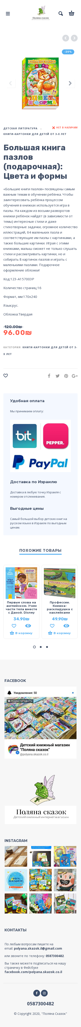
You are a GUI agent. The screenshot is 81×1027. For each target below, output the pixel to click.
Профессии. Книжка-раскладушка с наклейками (60, 607)
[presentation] (10, 83)
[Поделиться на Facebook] (47, 376)
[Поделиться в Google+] (73, 376)
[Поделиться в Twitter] (56, 376)
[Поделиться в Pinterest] (65, 376)
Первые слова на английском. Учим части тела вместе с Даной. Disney (21, 607)
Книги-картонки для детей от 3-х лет (35, 134)
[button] (34, 647)
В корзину (23, 633)
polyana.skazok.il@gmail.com (38, 948)
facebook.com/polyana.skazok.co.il (33, 972)
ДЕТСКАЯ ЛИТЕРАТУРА (20, 128)
